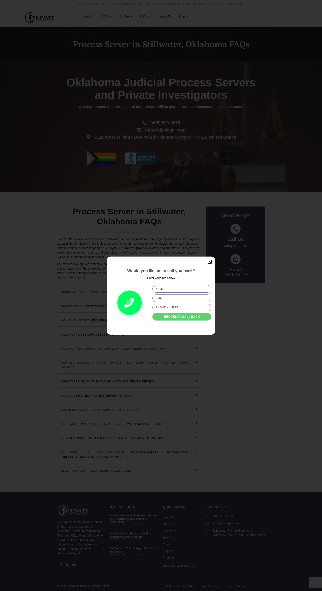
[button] (209, 261)
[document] (161, 295)
